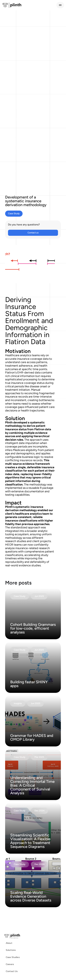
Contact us (33, 232)
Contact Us (12, 971)
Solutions (11, 950)
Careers (10, 964)
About (9, 943)
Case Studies (13, 957)
